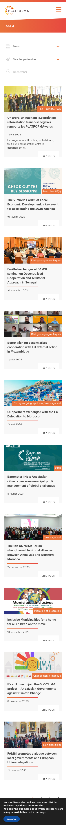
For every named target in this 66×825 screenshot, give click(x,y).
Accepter (11, 819)
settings (40, 812)
